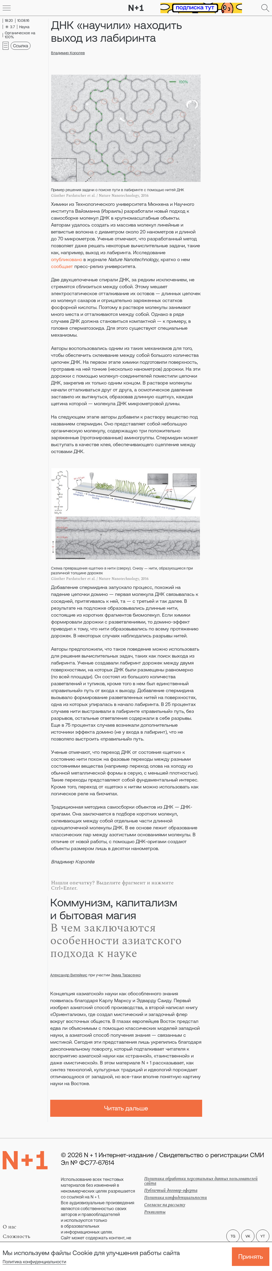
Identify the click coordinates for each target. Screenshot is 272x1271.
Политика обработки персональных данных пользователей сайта (201, 1181)
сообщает (62, 266)
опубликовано (66, 259)
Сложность (16, 1236)
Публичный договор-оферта (170, 1190)
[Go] (7, 8)
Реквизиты (154, 1212)
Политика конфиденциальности (34, 1261)
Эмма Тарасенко (126, 975)
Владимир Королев (68, 53)
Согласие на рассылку (164, 1205)
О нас (9, 1227)
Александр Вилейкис (68, 975)
